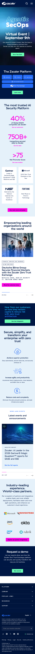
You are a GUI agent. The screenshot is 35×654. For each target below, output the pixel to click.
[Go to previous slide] (32, 475)
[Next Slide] (32, 295)
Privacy (9, 639)
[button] (9, 175)
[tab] (26, 3)
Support (5, 606)
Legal (14, 639)
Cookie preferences (28, 639)
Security (19, 639)
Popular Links (7, 596)
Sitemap (4, 639)
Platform (5, 587)
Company (5, 591)
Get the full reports (11, 465)
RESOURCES (6, 601)
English (27, 615)
